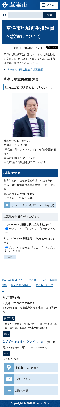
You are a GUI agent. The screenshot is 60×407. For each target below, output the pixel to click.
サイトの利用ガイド (13, 280)
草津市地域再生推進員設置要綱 (25, 69)
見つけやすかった (19, 247)
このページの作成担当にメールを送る (33, 205)
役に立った (15, 229)
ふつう (32, 229)
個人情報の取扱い (21, 285)
